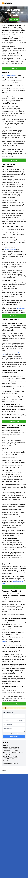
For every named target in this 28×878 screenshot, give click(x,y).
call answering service (10, 249)
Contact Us (14, 68)
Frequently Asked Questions (10, 763)
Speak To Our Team (14, 421)
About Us (5, 745)
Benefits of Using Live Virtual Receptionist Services (10, 757)
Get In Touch (14, 19)
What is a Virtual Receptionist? (11, 747)
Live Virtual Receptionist (8, 75)
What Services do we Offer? (10, 750)
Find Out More (14, 160)
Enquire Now (14, 316)
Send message (14, 736)
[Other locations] (21, 3)
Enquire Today (14, 704)
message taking (21, 308)
